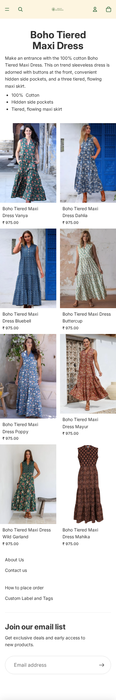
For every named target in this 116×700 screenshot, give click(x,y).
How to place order (24, 587)
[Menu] (7, 9)
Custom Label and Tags (29, 598)
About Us (14, 559)
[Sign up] (101, 665)
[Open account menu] (95, 9)
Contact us (16, 570)
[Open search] (20, 9)
